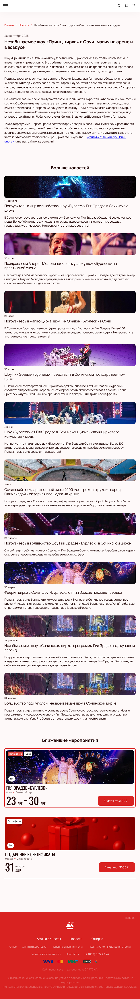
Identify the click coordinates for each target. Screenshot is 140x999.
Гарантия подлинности (46, 954)
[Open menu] (5, 6)
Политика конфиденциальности (110, 947)
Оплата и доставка (34, 947)
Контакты (73, 954)
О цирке (97, 939)
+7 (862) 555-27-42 (96, 954)
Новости (76, 939)
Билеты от (115, 801)
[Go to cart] (133, 6)
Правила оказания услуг (67, 947)
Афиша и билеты (49, 939)
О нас (13, 947)
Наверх (130, 918)
